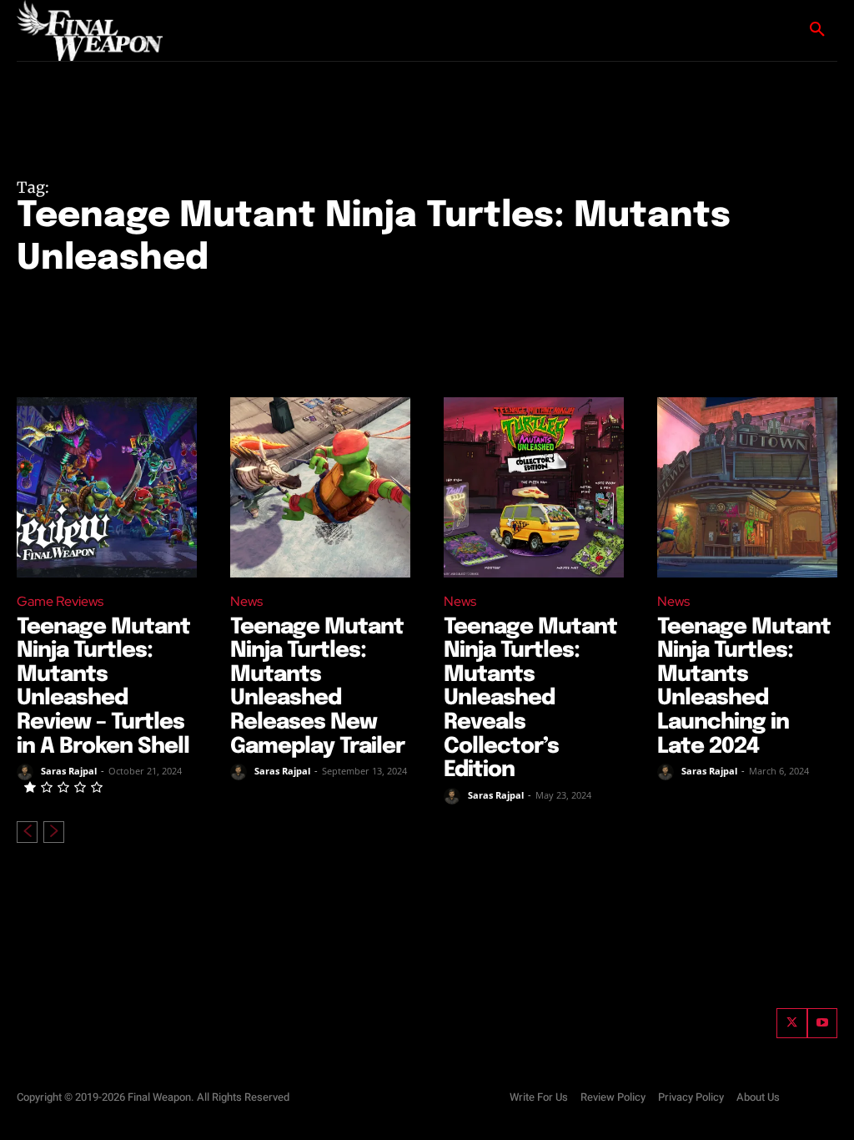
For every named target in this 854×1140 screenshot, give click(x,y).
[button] (817, 30)
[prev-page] (27, 832)
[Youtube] (822, 1023)
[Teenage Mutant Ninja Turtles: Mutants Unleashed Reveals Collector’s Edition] (534, 487)
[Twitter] (791, 1023)
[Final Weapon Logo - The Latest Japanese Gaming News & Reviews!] (92, 30)
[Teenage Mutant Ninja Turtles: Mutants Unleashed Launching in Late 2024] (747, 487)
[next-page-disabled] (53, 832)
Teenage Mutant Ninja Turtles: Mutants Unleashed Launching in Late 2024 (744, 687)
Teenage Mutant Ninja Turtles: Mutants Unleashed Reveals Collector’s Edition (530, 699)
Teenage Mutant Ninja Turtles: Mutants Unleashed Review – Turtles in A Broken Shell (103, 687)
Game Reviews (60, 601)
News (246, 601)
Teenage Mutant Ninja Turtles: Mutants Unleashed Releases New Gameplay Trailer (317, 687)
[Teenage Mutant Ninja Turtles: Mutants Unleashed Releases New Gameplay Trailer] (320, 487)
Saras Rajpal (69, 770)
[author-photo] (27, 772)
